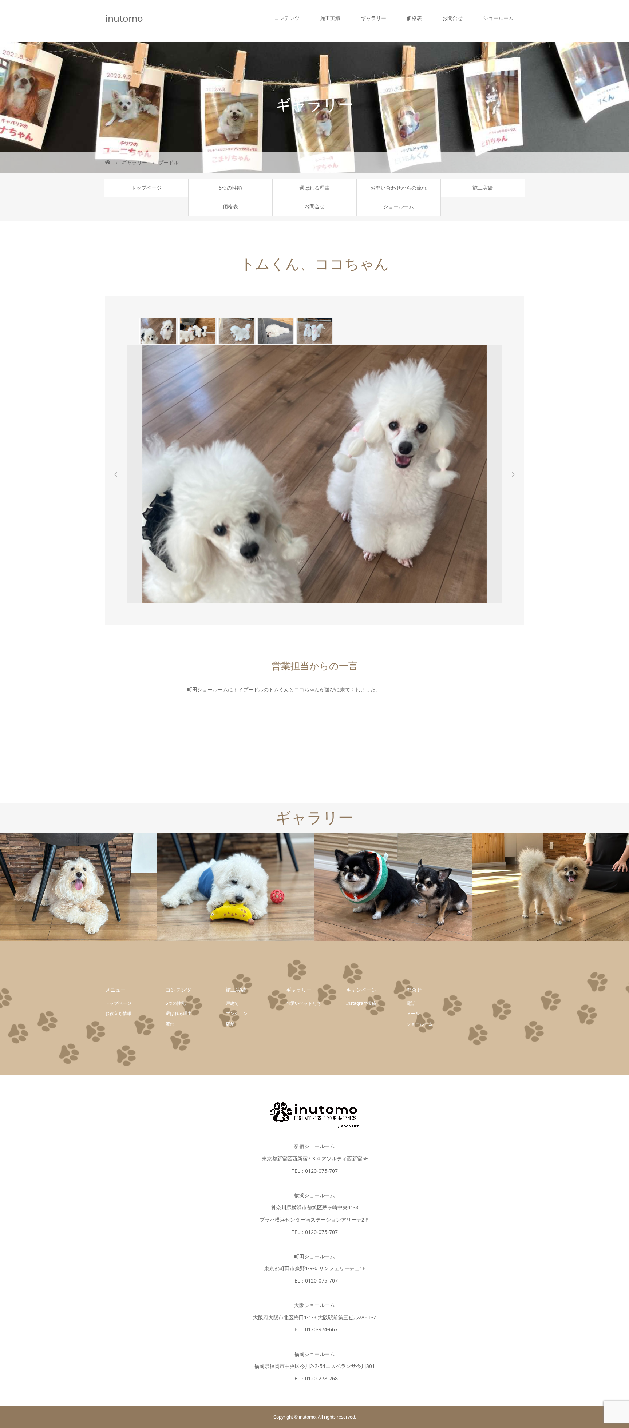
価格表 (414, 18)
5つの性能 (230, 187)
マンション (237, 1013)
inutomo (124, 18)
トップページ (146, 187)
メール (413, 1013)
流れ (170, 1024)
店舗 (230, 1024)
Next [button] (513, 474)
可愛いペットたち (303, 1003)
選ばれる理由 (314, 187)
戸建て (232, 1003)
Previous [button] (116, 474)
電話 (411, 1003)
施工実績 (330, 18)
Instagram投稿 (361, 1003)
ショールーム (498, 18)
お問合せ (452, 18)
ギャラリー (373, 18)
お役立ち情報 (118, 1013)
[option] (158, 331)
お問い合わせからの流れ (399, 187)
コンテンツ (287, 18)
